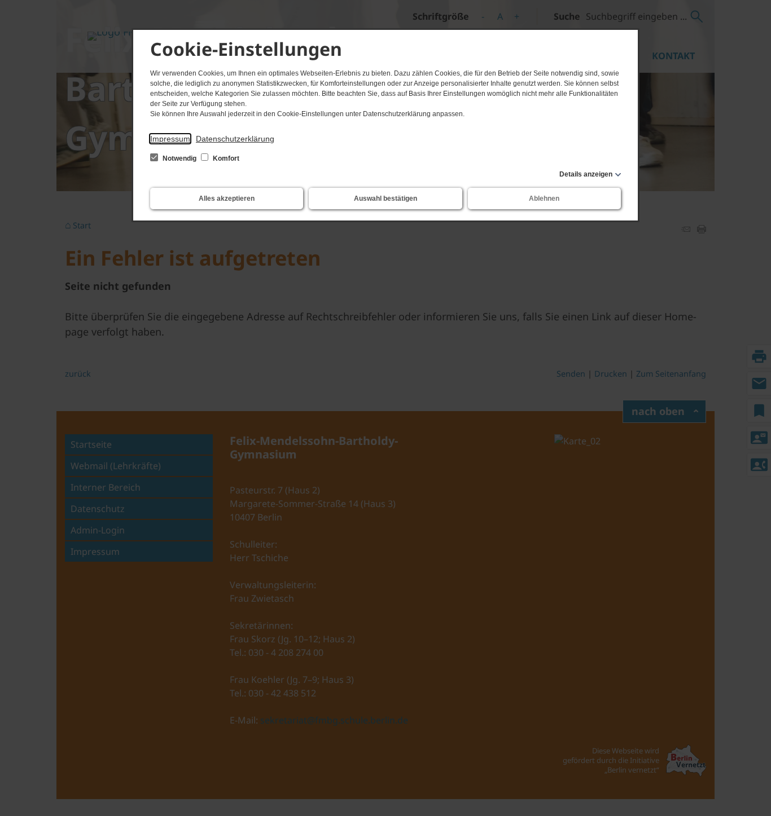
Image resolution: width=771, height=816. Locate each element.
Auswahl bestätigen (385, 198)
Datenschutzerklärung (235, 138)
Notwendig (179, 158)
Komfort (225, 158)
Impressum (170, 138)
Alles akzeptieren (227, 198)
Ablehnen (544, 198)
